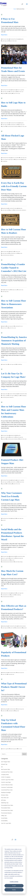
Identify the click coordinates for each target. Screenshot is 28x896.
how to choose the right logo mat (8, 159)
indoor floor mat (20, 91)
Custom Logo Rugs (6, 782)
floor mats (20, 748)
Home (15, 8)
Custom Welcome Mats (7, 784)
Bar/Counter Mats (5, 39)
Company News (7, 289)
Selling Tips (21, 39)
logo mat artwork (18, 159)
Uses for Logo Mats (20, 89)
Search (24, 754)
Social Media (4, 818)
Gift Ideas (3, 800)
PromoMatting (9, 93)
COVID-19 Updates (5, 777)
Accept (14, 885)
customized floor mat (13, 124)
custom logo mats (5, 40)
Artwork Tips (4, 764)
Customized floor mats (7, 790)
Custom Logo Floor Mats (7, 779)
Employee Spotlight (6, 792)
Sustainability (4, 820)
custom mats (11, 627)
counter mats (17, 251)
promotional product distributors (12, 126)
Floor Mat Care (5, 797)
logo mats (4, 93)
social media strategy (19, 561)
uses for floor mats (13, 40)
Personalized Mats (5, 808)
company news (14, 289)
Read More (4, 35)
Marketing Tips (4, 208)
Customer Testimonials (13, 393)
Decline (14, 889)
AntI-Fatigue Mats (5, 761)
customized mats (18, 627)
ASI (2, 289)
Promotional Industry (12, 672)
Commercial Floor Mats (7, 772)
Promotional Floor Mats (14, 39)
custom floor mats (5, 91)
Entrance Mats (4, 795)
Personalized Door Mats (7, 805)
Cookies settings (14, 881)
